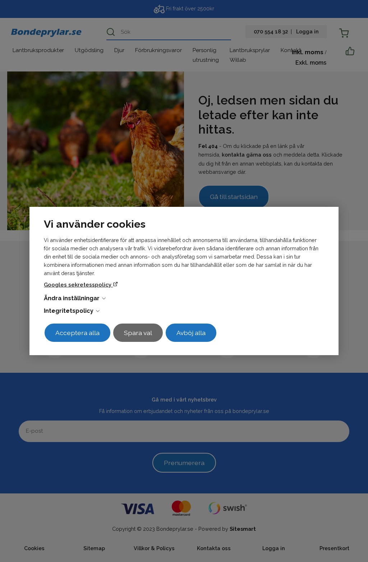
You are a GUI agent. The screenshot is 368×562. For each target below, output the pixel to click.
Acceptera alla (77, 332)
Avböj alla (191, 332)
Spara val (138, 332)
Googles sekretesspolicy (78, 285)
